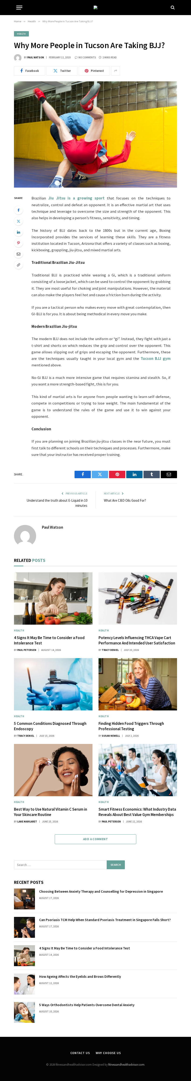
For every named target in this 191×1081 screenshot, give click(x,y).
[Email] (18, 254)
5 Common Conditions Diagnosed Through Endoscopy (50, 726)
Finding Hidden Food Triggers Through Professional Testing (131, 726)
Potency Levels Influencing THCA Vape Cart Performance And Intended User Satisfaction (137, 640)
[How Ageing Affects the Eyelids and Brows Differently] (24, 984)
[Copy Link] (18, 265)
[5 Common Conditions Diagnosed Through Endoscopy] (53, 684)
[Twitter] (18, 221)
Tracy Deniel (110, 650)
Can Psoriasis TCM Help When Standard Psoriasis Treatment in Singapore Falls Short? (105, 920)
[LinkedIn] (18, 232)
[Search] (172, 7)
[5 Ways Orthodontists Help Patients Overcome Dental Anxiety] (24, 1012)
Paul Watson (35, 57)
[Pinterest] (18, 243)
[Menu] (19, 7)
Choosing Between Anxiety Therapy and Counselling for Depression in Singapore (101, 891)
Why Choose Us (108, 1053)
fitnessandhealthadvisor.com (126, 1065)
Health (21, 33)
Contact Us (80, 1053)
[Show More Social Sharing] (115, 71)
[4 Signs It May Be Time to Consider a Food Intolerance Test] (53, 598)
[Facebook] (18, 210)
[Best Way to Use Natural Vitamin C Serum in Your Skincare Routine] (53, 770)
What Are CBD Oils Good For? (125, 500)
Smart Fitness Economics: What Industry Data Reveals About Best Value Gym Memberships (137, 812)
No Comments (87, 57)
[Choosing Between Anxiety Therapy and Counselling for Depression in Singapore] (24, 899)
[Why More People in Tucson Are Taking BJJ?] (95, 134)
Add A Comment (95, 839)
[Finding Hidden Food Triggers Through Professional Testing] (138, 684)
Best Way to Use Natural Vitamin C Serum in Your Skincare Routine (50, 812)
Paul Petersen (26, 650)
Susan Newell (111, 735)
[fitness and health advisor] (95, 7)
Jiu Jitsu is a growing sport (76, 198)
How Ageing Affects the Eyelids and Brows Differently (80, 976)
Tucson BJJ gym (156, 358)
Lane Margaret (27, 821)
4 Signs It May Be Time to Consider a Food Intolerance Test (49, 640)
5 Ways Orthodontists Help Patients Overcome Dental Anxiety (86, 1005)
